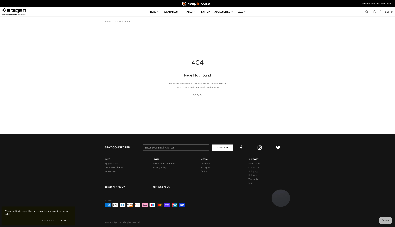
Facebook (205, 163)
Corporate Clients (114, 167)
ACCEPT (64, 220)
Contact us (253, 167)
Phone (152, 11)
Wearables (171, 11)
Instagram (206, 167)
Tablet (189, 11)
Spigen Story (111, 163)
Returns (252, 175)
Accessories (222, 11)
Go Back (197, 95)
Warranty (253, 178)
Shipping (253, 171)
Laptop (205, 11)
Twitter (204, 171)
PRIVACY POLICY (49, 220)
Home (108, 21)
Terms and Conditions (164, 163)
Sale (240, 11)
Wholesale (110, 171)
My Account (254, 163)
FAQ (250, 182)
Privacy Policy (159, 167)
